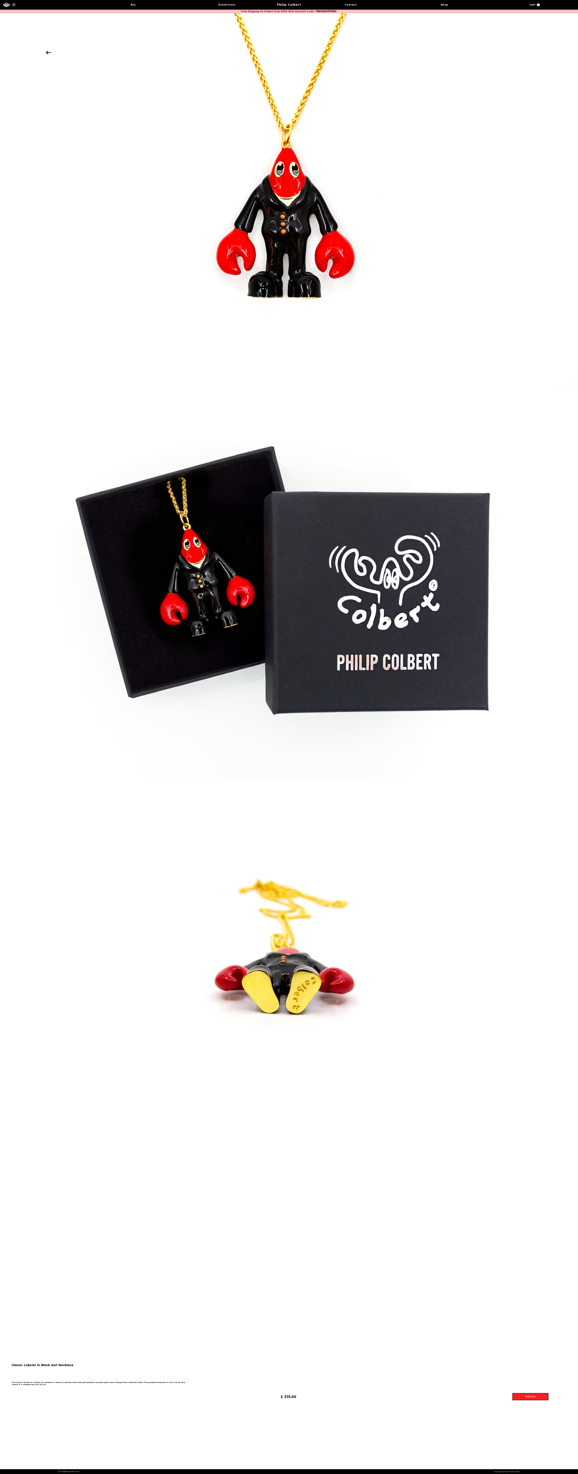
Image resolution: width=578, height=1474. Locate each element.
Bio (133, 4)
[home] (6, 4)
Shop (444, 4)
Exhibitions (227, 4)
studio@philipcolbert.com (68, 1471)
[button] (534, 5)
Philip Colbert (289, 4)
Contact (351, 4)
